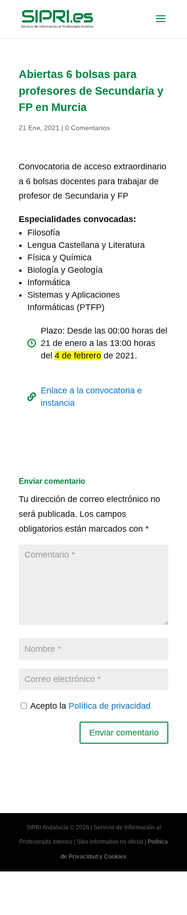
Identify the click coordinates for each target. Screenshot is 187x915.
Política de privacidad (110, 706)
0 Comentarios (87, 128)
